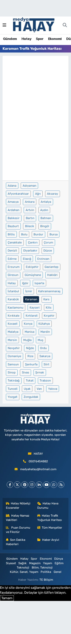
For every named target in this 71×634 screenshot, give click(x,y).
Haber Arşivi (50, 540)
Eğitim (59, 563)
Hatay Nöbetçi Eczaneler (18, 506)
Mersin (12, 340)
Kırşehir (49, 315)
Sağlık (22, 563)
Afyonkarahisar (18, 193)
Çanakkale (15, 242)
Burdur (38, 234)
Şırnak (39, 372)
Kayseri (35, 307)
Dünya (58, 558)
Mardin (45, 332)
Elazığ (27, 259)
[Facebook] (10, 484)
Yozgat (12, 397)
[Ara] (64, 25)
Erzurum (14, 267)
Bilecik (29, 226)
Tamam (6, 598)
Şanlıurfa (31, 364)
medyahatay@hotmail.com (38, 469)
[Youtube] (46, 484)
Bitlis (11, 234)
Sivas (25, 372)
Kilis (48, 307)
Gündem (10, 39)
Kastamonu (15, 307)
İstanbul (13, 291)
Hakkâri (52, 275)
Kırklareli (32, 315)
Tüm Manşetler (52, 527)
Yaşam (47, 563)
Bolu (24, 234)
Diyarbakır (30, 250)
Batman (45, 218)
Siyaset (11, 563)
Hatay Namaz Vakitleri (18, 518)
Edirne (12, 259)
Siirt (46, 364)
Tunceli (13, 389)
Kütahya (44, 323)
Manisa (29, 332)
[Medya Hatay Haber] (33, 24)
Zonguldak (31, 397)
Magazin (35, 563)
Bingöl (44, 226)
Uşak (27, 389)
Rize (30, 356)
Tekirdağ (14, 380)
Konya (28, 323)
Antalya (46, 202)
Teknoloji (23, 567)
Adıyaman (29, 185)
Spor (39, 39)
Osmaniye (14, 356)
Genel (57, 572)
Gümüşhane (33, 275)
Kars (46, 299)
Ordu (43, 348)
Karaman (31, 299)
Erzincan (43, 259)
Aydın (44, 210)
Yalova (52, 389)
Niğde (30, 348)
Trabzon (45, 380)
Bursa (54, 234)
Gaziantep (51, 267)
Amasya (13, 202)
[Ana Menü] (4, 25)
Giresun (13, 275)
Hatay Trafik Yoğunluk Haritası (49, 518)
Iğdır (25, 283)
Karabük (13, 299)
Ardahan (13, 210)
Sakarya (44, 356)
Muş (40, 340)
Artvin (30, 210)
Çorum (48, 242)
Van (39, 389)
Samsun (13, 364)
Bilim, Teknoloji (42, 567)
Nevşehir (14, 348)
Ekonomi (55, 39)
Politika (46, 572)
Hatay (26, 39)
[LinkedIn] (39, 484)
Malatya (13, 332)
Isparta (39, 283)
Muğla (27, 340)
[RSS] (61, 484)
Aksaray (52, 193)
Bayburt (13, 226)
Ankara (30, 202)
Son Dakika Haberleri (15, 542)
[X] (17, 484)
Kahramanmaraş (49, 291)
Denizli (12, 250)
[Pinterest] (24, 484)
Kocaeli (13, 323)
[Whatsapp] (53, 484)
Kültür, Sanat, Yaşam (24, 572)
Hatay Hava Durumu (48, 506)
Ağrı (38, 193)
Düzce (47, 250)
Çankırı (33, 242)
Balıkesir (14, 218)
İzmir (28, 291)
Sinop (12, 372)
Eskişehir (32, 267)
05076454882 (38, 461)
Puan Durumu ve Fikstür (18, 530)
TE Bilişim (46, 579)
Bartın (30, 218)
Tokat (30, 380)
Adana (12, 185)
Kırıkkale (13, 315)
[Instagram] (32, 484)
